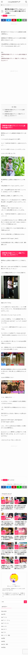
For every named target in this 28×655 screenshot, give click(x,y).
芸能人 (4, 647)
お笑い (4, 614)
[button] (3, 20)
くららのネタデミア (14, 2)
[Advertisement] (14, 86)
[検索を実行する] (25, 601)
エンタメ (5, 15)
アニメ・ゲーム (6, 620)
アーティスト (6, 623)
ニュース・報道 (6, 635)
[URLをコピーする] (24, 20)
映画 (4, 641)
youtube (4, 611)
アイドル (5, 617)
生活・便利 (5, 644)
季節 (4, 638)
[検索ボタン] (26, 2)
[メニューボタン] (2, 2)
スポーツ (5, 629)
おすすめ (12, 480)
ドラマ (4, 632)
